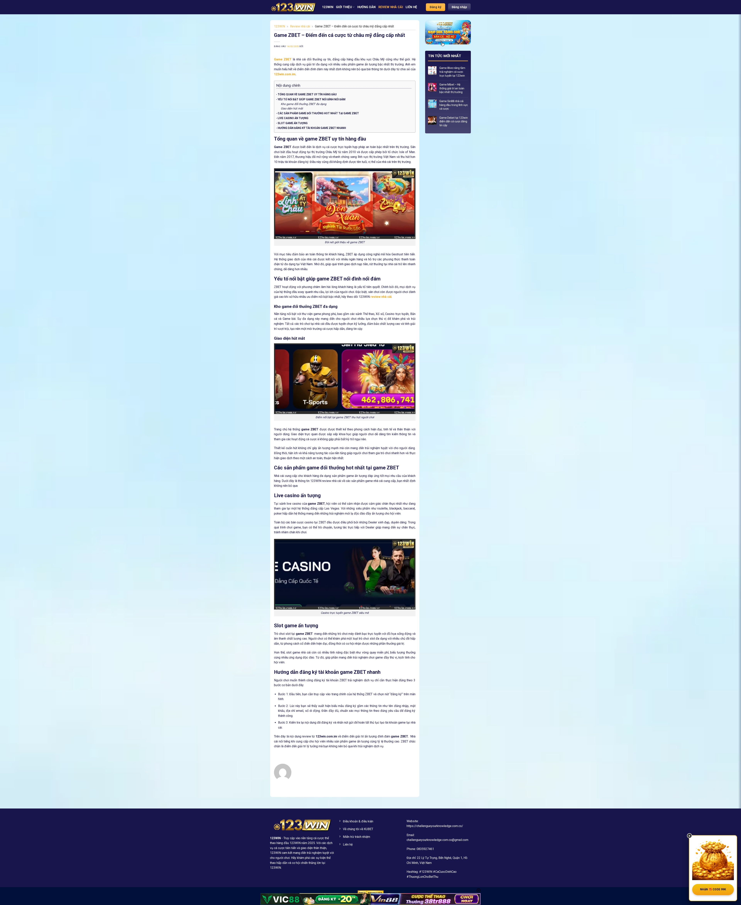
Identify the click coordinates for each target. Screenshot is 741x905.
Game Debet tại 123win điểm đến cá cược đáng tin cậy (453, 121)
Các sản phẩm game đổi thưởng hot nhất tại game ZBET (318, 113)
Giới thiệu (344, 7)
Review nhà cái (300, 26)
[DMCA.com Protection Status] (371, 893)
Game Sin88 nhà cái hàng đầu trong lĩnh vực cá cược (453, 105)
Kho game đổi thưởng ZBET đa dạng (303, 104)
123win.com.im (284, 74)
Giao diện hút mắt (292, 108)
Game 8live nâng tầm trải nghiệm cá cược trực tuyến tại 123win (452, 71)
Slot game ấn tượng (293, 123)
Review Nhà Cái (390, 7)
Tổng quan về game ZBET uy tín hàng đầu (307, 94)
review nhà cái (381, 297)
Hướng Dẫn (366, 7)
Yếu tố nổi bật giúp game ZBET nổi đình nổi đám (311, 99)
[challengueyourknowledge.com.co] (293, 7)
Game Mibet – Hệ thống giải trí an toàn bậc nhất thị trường (451, 88)
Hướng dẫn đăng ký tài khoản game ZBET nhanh (312, 128)
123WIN (327, 7)
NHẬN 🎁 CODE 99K (713, 889)
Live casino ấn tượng (293, 118)
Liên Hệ (411, 7)
